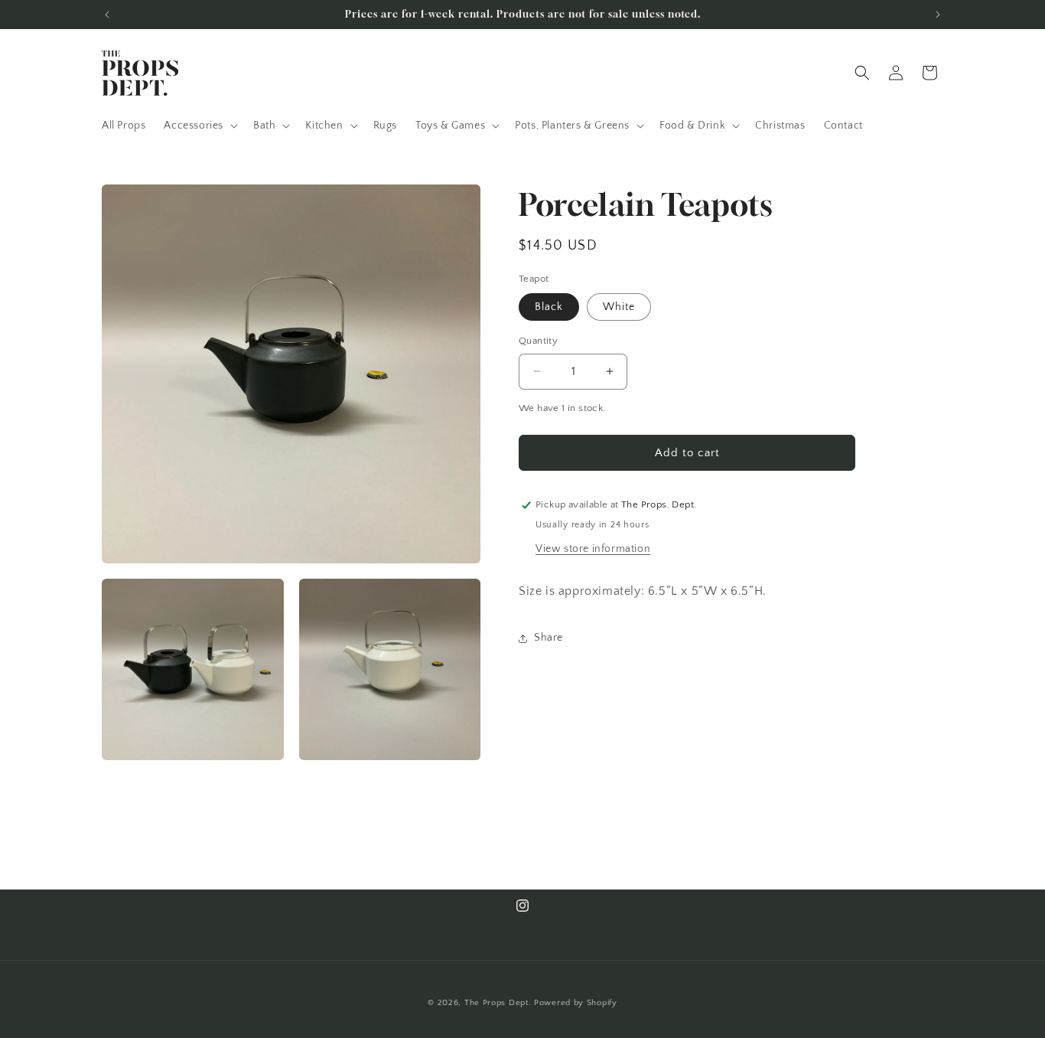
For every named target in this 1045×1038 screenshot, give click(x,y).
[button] (199, 125)
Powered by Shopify (575, 1002)
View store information (593, 549)
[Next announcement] (938, 14)
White (619, 307)
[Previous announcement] (107, 14)
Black (549, 307)
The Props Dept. (498, 1002)
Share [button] (548, 638)
